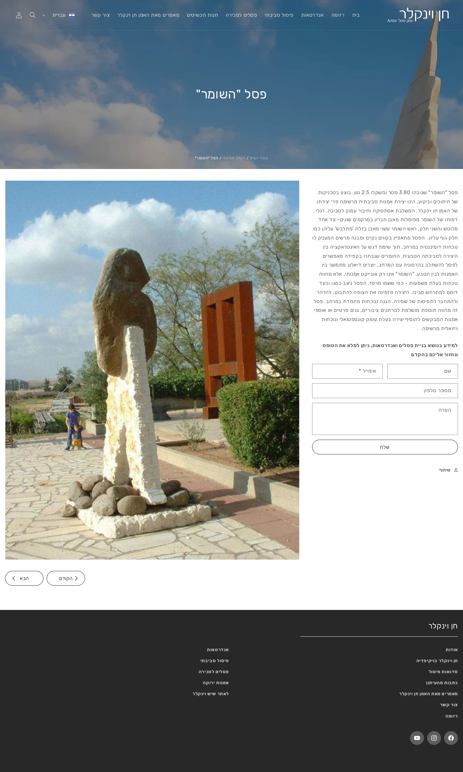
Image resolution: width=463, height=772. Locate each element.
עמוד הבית (259, 158)
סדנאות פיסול (443, 671)
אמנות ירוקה (216, 682)
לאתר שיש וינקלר (210, 693)
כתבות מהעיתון (442, 682)
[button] (33, 15)
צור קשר (449, 705)
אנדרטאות (218, 649)
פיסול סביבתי (234, 158)
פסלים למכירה (214, 671)
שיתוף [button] (445, 470)
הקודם (66, 578)
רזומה (451, 716)
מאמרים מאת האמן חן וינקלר (428, 693)
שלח (385, 447)
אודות (452, 649)
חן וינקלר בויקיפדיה (437, 660)
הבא (24, 578)
